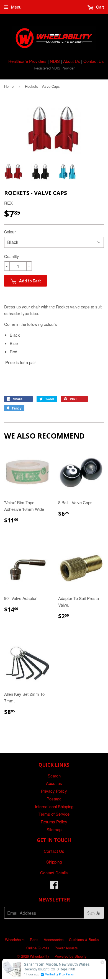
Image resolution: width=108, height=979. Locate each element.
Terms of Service (54, 814)
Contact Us (93, 61)
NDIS (55, 61)
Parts (34, 939)
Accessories (54, 939)
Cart (99, 7)
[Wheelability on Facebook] (54, 886)
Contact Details (54, 872)
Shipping (54, 862)
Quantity (11, 256)
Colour (10, 232)
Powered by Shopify (71, 956)
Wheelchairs (15, 939)
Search (54, 776)
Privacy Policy (54, 791)
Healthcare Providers (27, 61)
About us (54, 783)
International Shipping (54, 806)
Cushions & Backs (84, 939)
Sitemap (54, 829)
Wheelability (39, 956)
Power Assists (66, 947)
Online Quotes (37, 947)
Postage (54, 799)
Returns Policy (54, 822)
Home (9, 86)
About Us (71, 61)
